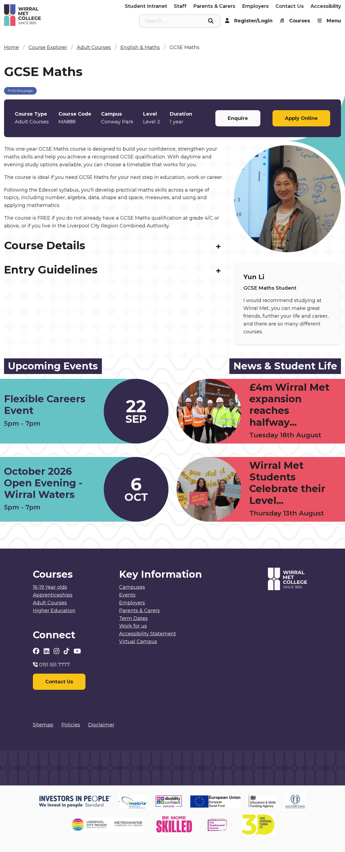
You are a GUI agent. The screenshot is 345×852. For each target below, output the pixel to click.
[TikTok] (67, 651)
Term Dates (133, 618)
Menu (334, 21)
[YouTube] (77, 651)
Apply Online (301, 118)
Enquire (238, 118)
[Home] (46, 15)
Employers (255, 6)
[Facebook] (37, 651)
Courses (299, 21)
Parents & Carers (214, 6)
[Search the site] (211, 21)
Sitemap (43, 725)
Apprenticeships (53, 595)
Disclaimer (101, 725)
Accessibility (325, 6)
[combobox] (179, 21)
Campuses (132, 587)
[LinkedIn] (47, 651)
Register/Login (253, 21)
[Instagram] (57, 651)
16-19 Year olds (50, 587)
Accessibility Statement (147, 634)
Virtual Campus (138, 642)
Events (127, 595)
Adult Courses (50, 603)
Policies (70, 725)
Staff (180, 6)
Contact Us (289, 6)
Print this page (20, 91)
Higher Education (54, 611)
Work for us (133, 626)
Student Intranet (146, 6)
